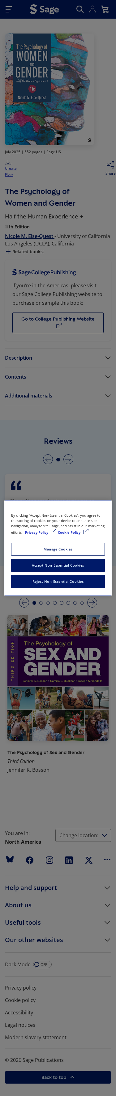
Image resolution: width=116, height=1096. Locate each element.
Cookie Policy (69, 532)
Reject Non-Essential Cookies (58, 581)
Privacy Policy (37, 532)
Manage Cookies (58, 549)
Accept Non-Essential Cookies (58, 565)
